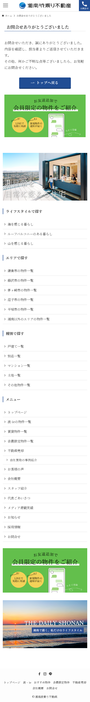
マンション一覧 (19, 365)
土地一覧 (14, 375)
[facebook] (39, 674)
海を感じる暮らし (20, 224)
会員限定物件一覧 (20, 441)
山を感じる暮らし (20, 243)
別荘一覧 (14, 356)
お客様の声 (16, 469)
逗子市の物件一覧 (20, 299)
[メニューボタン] (5, 5)
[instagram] (45, 674)
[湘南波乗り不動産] (45, 5)
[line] (50, 674)
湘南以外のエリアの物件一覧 (29, 319)
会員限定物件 (61, 682)
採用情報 (14, 527)
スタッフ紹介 (17, 488)
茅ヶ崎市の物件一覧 (22, 290)
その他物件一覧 (19, 385)
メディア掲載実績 (20, 507)
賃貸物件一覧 (17, 431)
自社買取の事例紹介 (23, 460)
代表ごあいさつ (19, 498)
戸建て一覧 (16, 346)
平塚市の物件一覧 (20, 309)
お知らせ (14, 517)
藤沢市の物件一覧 (20, 280)
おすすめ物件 (42, 682)
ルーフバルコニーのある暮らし (30, 234)
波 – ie (27, 682)
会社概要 (14, 478)
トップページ (17, 412)
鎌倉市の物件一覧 (20, 270)
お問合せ (14, 536)
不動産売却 (16, 450)
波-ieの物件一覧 (19, 421)
